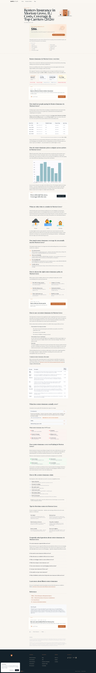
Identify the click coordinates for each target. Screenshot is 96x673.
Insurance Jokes (45, 663)
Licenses (56, 661)
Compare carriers (61, 196)
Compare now (61, 626)
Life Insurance (31, 663)
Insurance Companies (45, 661)
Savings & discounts (53, 46)
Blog (35, 1)
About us (56, 657)
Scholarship (44, 665)
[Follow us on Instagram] (70, 657)
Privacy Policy (83, 671)
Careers (56, 659)
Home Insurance (32, 661)
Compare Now (61, 96)
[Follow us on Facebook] (72, 657)
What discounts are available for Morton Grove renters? (42, 556)
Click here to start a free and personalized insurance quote (52, 362)
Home (23, 1)
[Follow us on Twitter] (74, 657)
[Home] (14, 1)
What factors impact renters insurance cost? (39, 562)
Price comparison (33, 47)
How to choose (52, 44)
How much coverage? (34, 50)
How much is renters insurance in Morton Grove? (40, 553)
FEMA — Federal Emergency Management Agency (41, 595)
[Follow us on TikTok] (68, 657)
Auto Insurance (32, 659)
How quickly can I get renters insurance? (38, 572)
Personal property (48, 411)
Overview (32, 44)
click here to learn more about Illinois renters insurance (44, 586)
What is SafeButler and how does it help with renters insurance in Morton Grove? (47, 575)
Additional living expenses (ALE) (48, 423)
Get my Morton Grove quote (58, 34)
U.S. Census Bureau (35, 599)
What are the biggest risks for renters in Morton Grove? (42, 559)
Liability (48, 420)
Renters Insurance (32, 657)
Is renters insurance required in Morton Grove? (40, 543)
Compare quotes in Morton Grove (58, 303)
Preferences (12, 670)
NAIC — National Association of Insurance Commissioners (43, 597)
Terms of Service (77, 671)
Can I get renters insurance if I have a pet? (39, 569)
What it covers (52, 47)
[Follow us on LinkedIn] (76, 657)
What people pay (33, 46)
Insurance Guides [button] (28, 1)
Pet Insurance (31, 665)
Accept (17, 670)
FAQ (50, 50)
